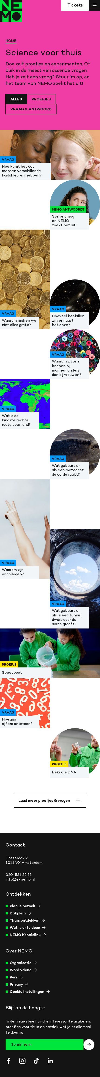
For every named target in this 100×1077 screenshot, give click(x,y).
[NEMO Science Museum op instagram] (22, 1061)
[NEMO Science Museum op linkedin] (50, 1061)
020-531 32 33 (19, 875)
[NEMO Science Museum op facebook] (8, 1061)
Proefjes (41, 100)
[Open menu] (94, 5)
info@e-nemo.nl (20, 879)
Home (11, 41)
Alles (16, 100)
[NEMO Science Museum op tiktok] (36, 1061)
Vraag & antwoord (31, 110)
